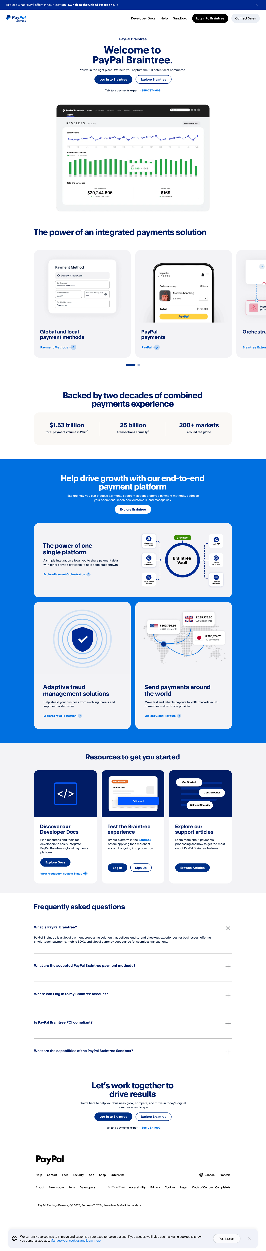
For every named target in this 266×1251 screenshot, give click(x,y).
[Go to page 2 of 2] (138, 365)
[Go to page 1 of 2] (131, 365)
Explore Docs (55, 862)
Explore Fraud (60, 715)
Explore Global (160, 715)
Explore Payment (64, 574)
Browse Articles (192, 868)
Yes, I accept (226, 1238)
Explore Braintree (153, 79)
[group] (82, 304)
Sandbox (145, 840)
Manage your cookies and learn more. (75, 1240)
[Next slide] (231, 303)
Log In (117, 868)
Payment (54, 347)
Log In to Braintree (113, 79)
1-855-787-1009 (149, 90)
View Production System (61, 873)
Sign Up (141, 868)
